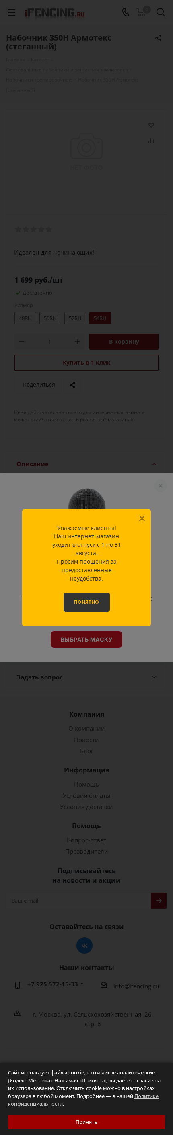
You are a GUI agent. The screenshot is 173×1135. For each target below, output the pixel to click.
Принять (86, 1121)
